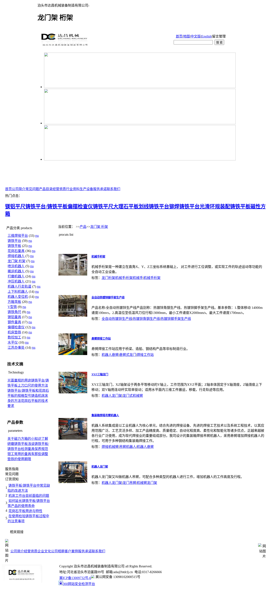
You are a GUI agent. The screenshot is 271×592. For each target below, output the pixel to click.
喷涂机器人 (16, 266)
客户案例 (71, 551)
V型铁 (12, 307)
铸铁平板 (14, 246)
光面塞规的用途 (19, 380)
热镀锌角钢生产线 (146, 318)
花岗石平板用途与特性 (25, 511)
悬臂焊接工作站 (101, 338)
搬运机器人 (16, 271)
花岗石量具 (16, 251)
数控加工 (14, 337)
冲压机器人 (16, 281)
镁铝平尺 (15, 206)
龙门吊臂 (129, 483)
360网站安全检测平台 (79, 584)
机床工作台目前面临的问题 (28, 495)
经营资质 (59, 189)
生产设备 (86, 189)
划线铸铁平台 (154, 206)
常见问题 (32, 189)
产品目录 (46, 189)
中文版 (196, 36)
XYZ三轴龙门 (99, 374)
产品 (83, 226)
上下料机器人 (18, 291)
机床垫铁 (14, 332)
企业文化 (44, 551)
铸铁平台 (14, 240)
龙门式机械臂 (133, 395)
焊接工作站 (145, 355)
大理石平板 (126, 206)
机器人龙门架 (112, 395)
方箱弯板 (14, 302)
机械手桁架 (98, 256)
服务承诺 (100, 189)
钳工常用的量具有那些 (24, 454)
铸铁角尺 (14, 312)
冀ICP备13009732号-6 (75, 578)
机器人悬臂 (110, 355)
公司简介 (18, 189)
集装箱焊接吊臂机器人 (105, 415)
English (206, 36)
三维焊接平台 (18, 235)
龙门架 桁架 (16, 261)
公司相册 (58, 551)
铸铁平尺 (103, 206)
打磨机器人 (16, 276)
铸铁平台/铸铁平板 (46, 206)
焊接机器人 (16, 256)
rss (37, 235)
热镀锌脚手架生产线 (175, 318)
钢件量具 (14, 322)
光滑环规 (210, 206)
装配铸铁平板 (235, 206)
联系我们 (113, 189)
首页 (179, 36)
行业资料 (73, 189)
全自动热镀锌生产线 (117, 318)
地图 (186, 36)
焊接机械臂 (110, 447)
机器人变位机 (18, 296)
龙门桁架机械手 (113, 278)
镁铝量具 (14, 317)
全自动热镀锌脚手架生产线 (107, 297)
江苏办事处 (16, 347)
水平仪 (13, 342)
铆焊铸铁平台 (184, 206)
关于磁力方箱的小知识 (24, 438)
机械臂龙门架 (147, 483)
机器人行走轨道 (19, 286)
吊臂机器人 (127, 447)
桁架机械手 (134, 278)
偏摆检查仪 (80, 206)
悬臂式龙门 (127, 355)
